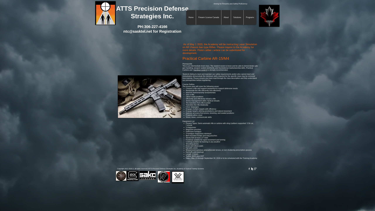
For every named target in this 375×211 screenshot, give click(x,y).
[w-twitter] (252, 168)
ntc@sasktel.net (137, 31)
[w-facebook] (249, 168)
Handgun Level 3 (200, 70)
